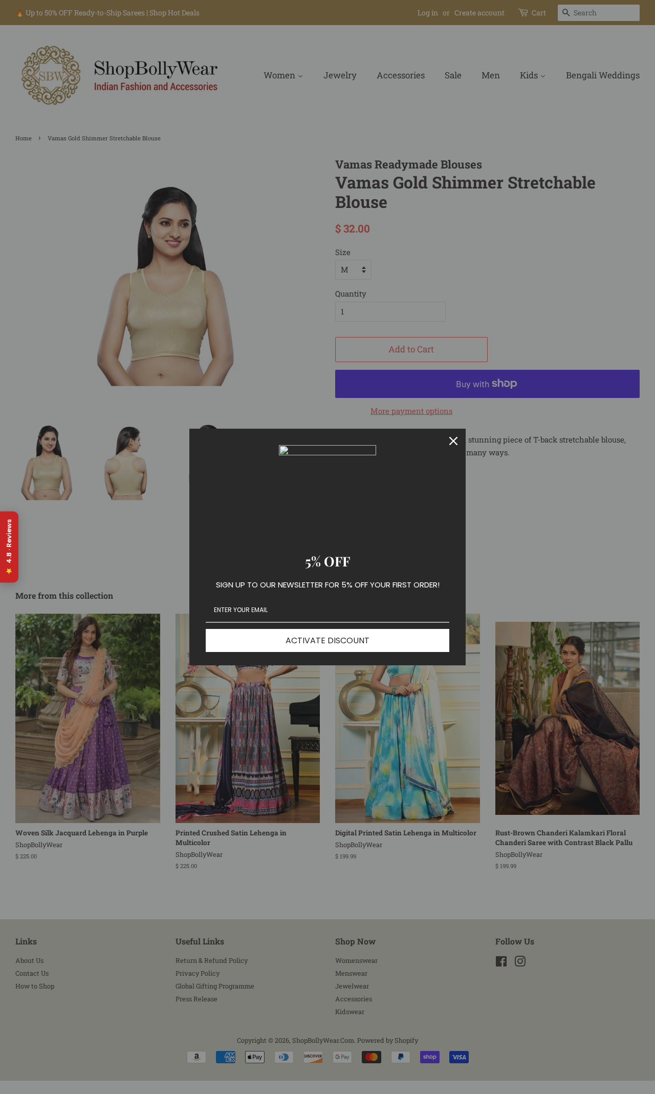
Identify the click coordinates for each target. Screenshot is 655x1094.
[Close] (453, 441)
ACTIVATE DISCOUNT (327, 640)
